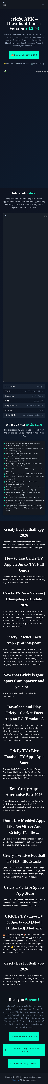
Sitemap (15, 1080)
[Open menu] (43, 4)
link (30, 937)
